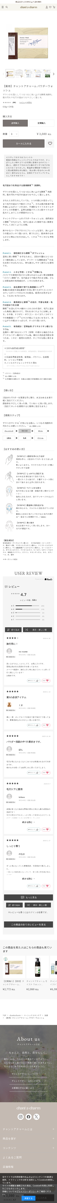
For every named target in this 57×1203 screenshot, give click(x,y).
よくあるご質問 (12, 1157)
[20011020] (10, 73)
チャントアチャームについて (25, 1073)
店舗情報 (8, 1166)
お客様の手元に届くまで (23, 1088)
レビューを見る (26, 102)
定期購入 (42, 123)
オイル (40, 431)
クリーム (40, 438)
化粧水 (9, 438)
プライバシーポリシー (27, 1191)
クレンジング (9, 431)
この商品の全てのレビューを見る (28, 924)
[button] (3, 74)
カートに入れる (23, 143)
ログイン (32, 912)
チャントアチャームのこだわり (26, 1080)
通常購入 (15, 123)
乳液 (24, 438)
